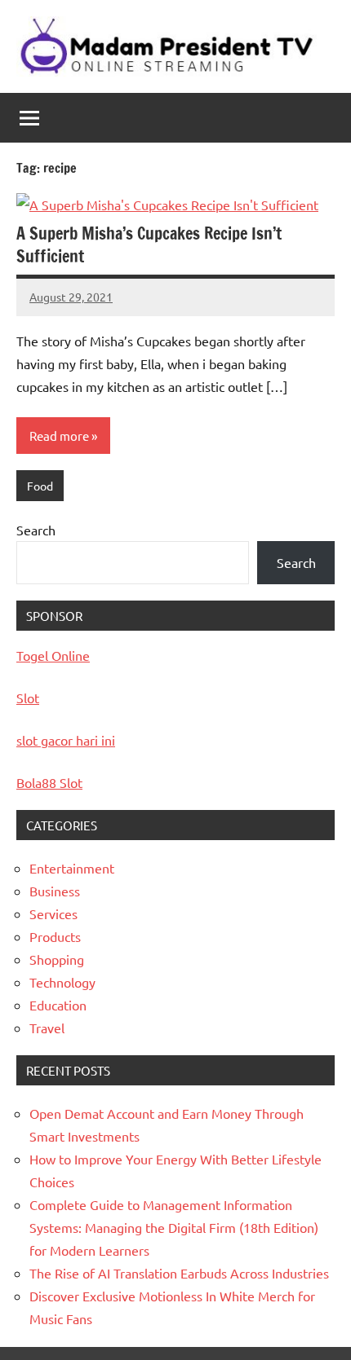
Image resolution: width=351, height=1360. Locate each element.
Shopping (56, 959)
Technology (62, 982)
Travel (46, 1027)
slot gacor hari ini (65, 740)
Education (58, 1005)
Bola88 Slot (49, 782)
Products (55, 936)
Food (40, 485)
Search (36, 530)
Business (54, 890)
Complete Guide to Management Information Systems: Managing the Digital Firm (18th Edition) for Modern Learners (173, 1227)
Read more (59, 435)
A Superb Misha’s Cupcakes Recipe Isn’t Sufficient (149, 245)
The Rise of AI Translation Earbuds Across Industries (179, 1273)
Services (53, 913)
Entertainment (71, 868)
